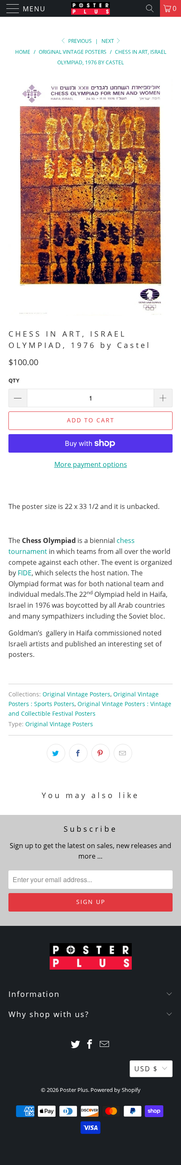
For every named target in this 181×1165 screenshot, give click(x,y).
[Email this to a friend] (123, 753)
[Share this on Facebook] (78, 753)
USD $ (146, 1068)
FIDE (25, 572)
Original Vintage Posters (76, 694)
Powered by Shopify (115, 1090)
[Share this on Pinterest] (100, 753)
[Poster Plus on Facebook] (90, 1044)
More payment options (90, 464)
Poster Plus (74, 1090)
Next (108, 41)
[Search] (150, 8)
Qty (13, 380)
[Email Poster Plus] (104, 1044)
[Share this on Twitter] (56, 753)
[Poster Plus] (90, 8)
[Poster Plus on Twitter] (75, 1044)
